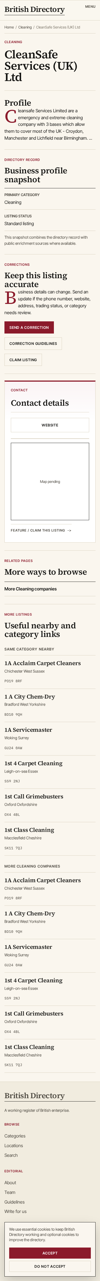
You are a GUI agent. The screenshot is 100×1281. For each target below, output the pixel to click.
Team (9, 1192)
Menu (90, 6)
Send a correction (29, 327)
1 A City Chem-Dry (29, 696)
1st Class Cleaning (29, 830)
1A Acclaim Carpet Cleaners (42, 663)
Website (50, 425)
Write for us (15, 1211)
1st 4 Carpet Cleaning (33, 763)
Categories (15, 1136)
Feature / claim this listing (38, 530)
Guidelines (14, 1202)
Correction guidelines (33, 343)
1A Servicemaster (28, 730)
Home (9, 27)
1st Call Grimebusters (33, 796)
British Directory (34, 9)
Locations (13, 1145)
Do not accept (50, 1266)
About (10, 1182)
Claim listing (23, 360)
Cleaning (25, 27)
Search (11, 1155)
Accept (50, 1253)
